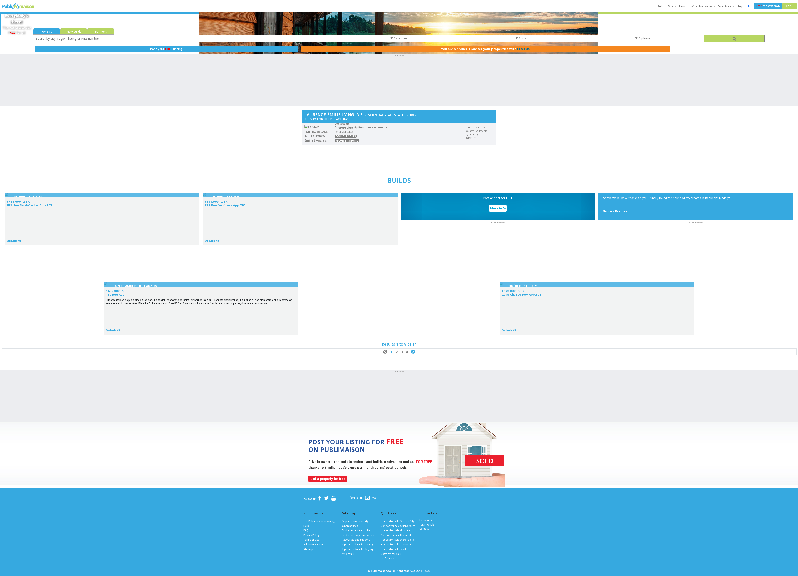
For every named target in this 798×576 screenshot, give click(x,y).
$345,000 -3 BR (513, 291)
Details (12, 241)
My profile (348, 554)
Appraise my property (355, 521)
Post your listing (166, 49)
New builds (73, 31)
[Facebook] (319, 498)
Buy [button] (671, 6)
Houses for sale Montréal (395, 530)
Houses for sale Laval (393, 549)
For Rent (101, 31)
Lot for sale (387, 558)
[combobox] (185, 38)
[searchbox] (185, 38)
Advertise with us (313, 544)
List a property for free (327, 478)
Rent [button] (682, 6)
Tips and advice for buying (357, 549)
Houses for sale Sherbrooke (397, 540)
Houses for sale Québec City (397, 521)
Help (306, 526)
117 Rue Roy (115, 294)
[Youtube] (333, 498)
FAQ (305, 530)
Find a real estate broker (356, 530)
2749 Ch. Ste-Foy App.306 (521, 294)
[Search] (734, 38)
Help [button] (740, 6)
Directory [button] (725, 6)
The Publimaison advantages (320, 521)
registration (766, 6)
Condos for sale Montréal (396, 535)
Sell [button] (660, 6)
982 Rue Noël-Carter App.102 (29, 205)
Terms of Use (311, 540)
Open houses (350, 526)
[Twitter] (326, 498)
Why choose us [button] (702, 6)
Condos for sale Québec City (398, 526)
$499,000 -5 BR (117, 291)
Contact (424, 528)
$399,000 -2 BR (216, 201)
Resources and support (356, 540)
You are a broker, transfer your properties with (485, 49)
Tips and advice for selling (357, 544)
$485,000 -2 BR (18, 201)
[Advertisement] (399, 67)
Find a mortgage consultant (358, 535)
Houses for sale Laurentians (397, 544)
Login (788, 6)
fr (749, 6)
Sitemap (308, 549)
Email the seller (346, 136)
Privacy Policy (311, 535)
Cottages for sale (391, 554)
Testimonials (426, 524)
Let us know (426, 520)
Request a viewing (347, 140)
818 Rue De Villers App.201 (225, 205)
